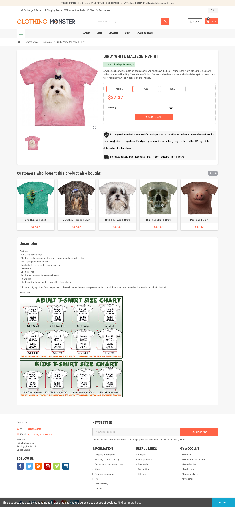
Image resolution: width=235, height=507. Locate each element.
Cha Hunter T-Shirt (35, 220)
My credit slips (189, 464)
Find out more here (129, 502)
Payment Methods (76, 10)
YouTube (47, 466)
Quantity (112, 107)
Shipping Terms (53, 10)
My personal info (190, 474)
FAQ (90, 10)
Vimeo (56, 466)
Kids (128, 33)
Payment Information (105, 474)
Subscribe (200, 432)
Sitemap (142, 474)
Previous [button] (210, 173)
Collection (145, 33)
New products (145, 459)
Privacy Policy (101, 483)
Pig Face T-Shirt (199, 220)
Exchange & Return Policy (107, 459)
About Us (99, 469)
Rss (38, 466)
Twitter (29, 466)
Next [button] (215, 173)
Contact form (144, 469)
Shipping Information (105, 454)
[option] (35, 204)
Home (86, 33)
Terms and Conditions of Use (109, 464)
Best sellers (104, 10)
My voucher (187, 479)
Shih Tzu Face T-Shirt (117, 220)
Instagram (65, 466)
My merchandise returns (193, 459)
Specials (142, 454)
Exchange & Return (31, 10)
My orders (186, 454)
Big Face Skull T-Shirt (158, 220)
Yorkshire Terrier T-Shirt (76, 220)
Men (99, 33)
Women (113, 33)
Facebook (20, 466)
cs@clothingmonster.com (161, 3)
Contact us (100, 488)
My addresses (189, 469)
